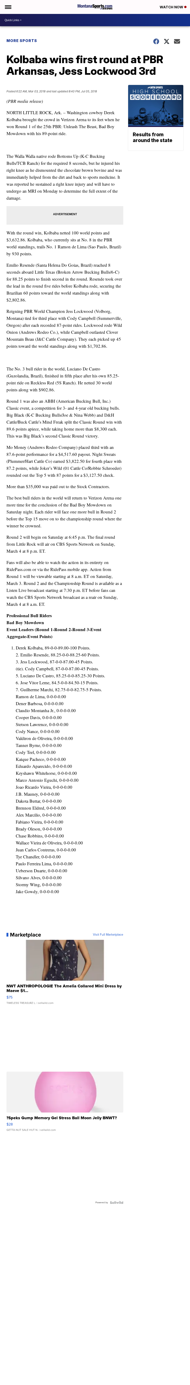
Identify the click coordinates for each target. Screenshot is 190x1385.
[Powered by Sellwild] (116, 1202)
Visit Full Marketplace (108, 934)
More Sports (21, 40)
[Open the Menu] (7, 7)
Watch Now (172, 7)
